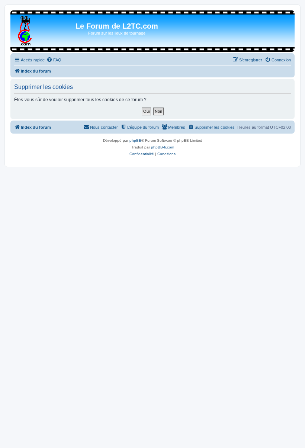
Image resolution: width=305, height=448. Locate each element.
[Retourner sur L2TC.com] (25, 29)
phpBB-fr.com (162, 147)
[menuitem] (53, 59)
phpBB (135, 140)
